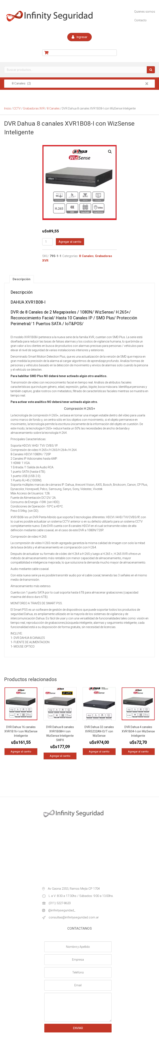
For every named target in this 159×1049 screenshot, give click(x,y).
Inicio (7, 108)
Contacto (140, 20)
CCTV (17, 108)
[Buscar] (151, 69)
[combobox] (79, 83)
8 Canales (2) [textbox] (77, 83)
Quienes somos (144, 11)
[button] (79, 37)
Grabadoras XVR (34, 108)
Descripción (21, 279)
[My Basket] (79, 52)
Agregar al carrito (70, 241)
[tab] (21, 279)
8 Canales (53, 108)
